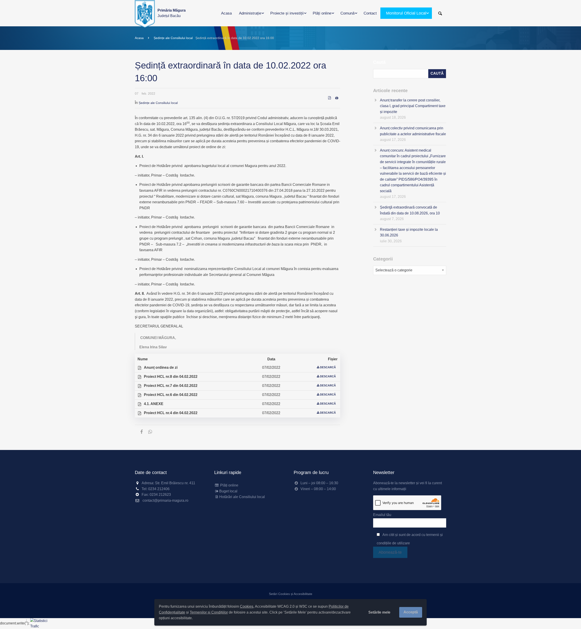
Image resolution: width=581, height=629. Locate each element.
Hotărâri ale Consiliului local (242, 497)
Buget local (228, 491)
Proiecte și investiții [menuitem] (287, 13)
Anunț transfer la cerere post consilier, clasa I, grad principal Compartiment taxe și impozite (413, 106)
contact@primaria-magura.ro (165, 500)
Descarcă (328, 367)
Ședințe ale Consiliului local (173, 38)
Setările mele (379, 612)
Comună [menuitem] (347, 13)
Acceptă (411, 612)
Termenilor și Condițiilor (209, 612)
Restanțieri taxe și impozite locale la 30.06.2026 (409, 232)
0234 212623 (160, 494)
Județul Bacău (172, 13)
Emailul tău (382, 515)
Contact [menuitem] (370, 13)
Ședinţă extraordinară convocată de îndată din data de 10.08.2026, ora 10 (410, 210)
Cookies (246, 606)
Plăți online (228, 485)
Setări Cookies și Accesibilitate (290, 593)
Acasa (139, 38)
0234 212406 (159, 489)
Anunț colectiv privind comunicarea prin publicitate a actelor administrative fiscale (413, 131)
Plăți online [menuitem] (322, 13)
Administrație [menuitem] (250, 13)
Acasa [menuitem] (226, 13)
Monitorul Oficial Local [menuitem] (406, 13)
